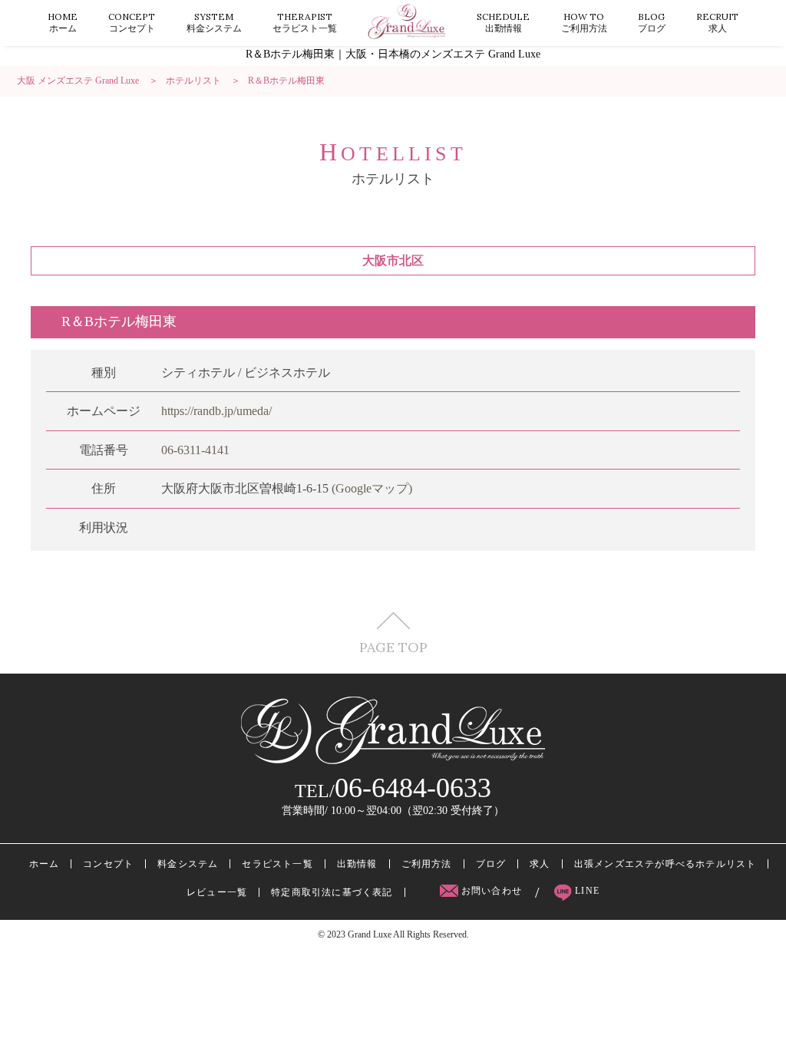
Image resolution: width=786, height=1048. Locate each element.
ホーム (63, 22)
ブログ (651, 22)
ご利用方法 (584, 22)
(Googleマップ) (372, 488)
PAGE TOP (393, 646)
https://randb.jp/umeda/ (216, 410)
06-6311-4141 (195, 449)
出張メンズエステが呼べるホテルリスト (665, 864)
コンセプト (131, 22)
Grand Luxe (369, 934)
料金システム (214, 22)
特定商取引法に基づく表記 (331, 892)
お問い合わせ (492, 890)
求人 (717, 22)
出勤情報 (503, 22)
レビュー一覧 (217, 892)
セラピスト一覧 (304, 22)
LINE (585, 890)
